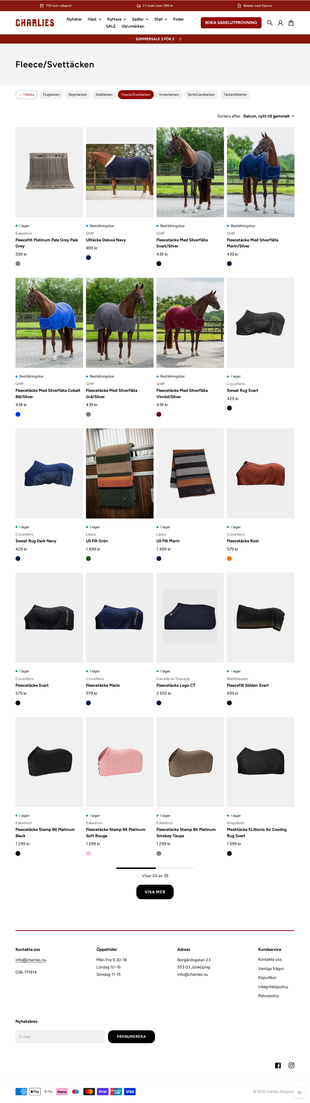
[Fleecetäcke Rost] (260, 473)
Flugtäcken (51, 95)
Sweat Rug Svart (242, 390)
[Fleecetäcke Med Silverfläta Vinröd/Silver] (190, 323)
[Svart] (159, 263)
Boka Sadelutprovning (231, 22)
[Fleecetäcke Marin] (120, 618)
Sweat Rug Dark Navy (36, 540)
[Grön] (88, 558)
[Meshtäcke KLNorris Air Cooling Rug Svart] (260, 762)
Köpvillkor (267, 977)
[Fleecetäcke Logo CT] (190, 618)
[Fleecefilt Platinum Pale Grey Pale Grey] (49, 172)
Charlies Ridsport (280, 1091)
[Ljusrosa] (88, 853)
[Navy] (88, 257)
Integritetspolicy (273, 986)
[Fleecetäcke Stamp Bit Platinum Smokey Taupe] (190, 762)
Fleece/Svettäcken (135, 95)
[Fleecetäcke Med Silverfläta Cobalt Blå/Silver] (49, 323)
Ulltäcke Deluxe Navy (106, 239)
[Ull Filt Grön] (120, 473)
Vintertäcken (169, 95)
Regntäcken (78, 95)
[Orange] (229, 558)
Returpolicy (268, 995)
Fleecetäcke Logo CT (175, 685)
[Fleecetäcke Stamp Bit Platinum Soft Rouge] (120, 762)
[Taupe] (159, 853)
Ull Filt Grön (97, 540)
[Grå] (18, 263)
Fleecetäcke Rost (243, 540)
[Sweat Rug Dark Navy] (49, 473)
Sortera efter (228, 116)
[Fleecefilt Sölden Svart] (260, 618)
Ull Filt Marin (168, 540)
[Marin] (229, 263)
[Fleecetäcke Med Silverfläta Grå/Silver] (120, 323)
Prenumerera (131, 1036)
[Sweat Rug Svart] (260, 323)
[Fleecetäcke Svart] (49, 618)
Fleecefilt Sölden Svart (248, 685)
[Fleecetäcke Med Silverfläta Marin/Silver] (260, 172)
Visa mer (155, 892)
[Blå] (18, 414)
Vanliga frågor (271, 968)
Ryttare (114, 19)
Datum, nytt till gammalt (266, 116)
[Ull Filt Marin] (190, 473)
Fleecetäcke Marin (103, 685)
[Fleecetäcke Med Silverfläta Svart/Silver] (190, 172)
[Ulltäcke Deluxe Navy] (120, 172)
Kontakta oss (270, 959)
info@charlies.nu (31, 959)
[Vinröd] (159, 414)
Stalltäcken (104, 95)
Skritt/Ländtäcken (201, 95)
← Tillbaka (26, 95)
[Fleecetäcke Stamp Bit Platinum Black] (49, 762)
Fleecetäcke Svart (32, 685)
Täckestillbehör (235, 95)
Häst (92, 19)
